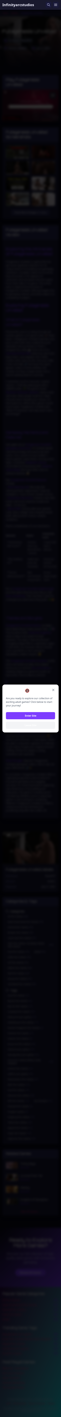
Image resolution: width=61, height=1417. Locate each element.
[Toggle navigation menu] (56, 5)
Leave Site (30, 725)
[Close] (53, 690)
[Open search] (49, 5)
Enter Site (30, 715)
